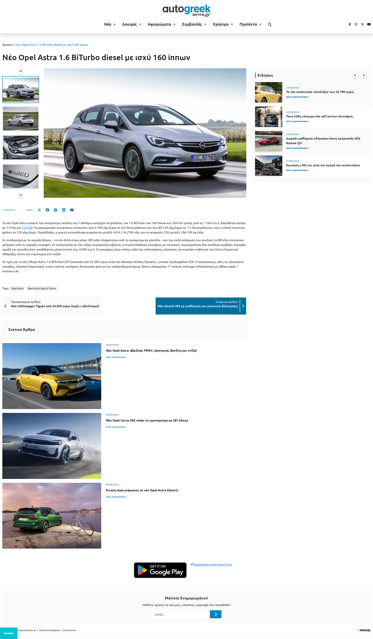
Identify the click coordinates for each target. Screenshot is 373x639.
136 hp (26, 227)
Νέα (107, 24)
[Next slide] (21, 195)
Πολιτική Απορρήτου (49, 630)
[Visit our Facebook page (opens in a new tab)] (348, 24)
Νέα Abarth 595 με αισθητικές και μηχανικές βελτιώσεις (198, 306)
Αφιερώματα (159, 24)
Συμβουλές (192, 24)
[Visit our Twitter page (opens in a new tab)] (361, 24)
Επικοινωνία (69, 630)
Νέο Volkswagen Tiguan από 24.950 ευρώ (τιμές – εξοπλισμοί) (55, 306)
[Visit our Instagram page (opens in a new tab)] (354, 24)
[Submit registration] (215, 614)
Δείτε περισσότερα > (116, 357)
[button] (20, 89)
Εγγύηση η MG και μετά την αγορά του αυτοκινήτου (323, 165)
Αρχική (7, 44)
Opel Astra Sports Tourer (42, 288)
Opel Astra (17, 288)
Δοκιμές (129, 24)
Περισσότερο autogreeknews (18, 630)
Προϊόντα (248, 24)
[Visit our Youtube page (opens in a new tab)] (368, 24)
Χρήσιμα (221, 24)
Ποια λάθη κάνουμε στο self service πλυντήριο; (319, 116)
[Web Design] (363, 630)
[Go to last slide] (21, 71)
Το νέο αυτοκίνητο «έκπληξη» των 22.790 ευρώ (320, 92)
